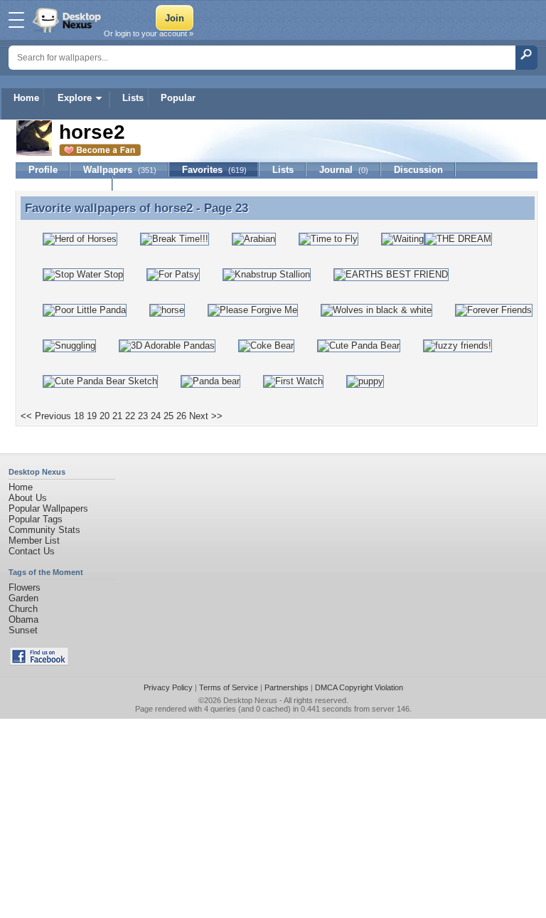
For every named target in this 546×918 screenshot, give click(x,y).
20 (104, 416)
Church (23, 608)
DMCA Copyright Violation (359, 687)
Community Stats (44, 529)
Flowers (25, 587)
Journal (343, 169)
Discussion (418, 169)
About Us (28, 497)
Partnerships (286, 687)
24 (156, 416)
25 (168, 416)
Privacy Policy (168, 687)
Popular (178, 98)
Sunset (23, 630)
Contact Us (32, 551)
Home (26, 98)
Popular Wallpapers (48, 508)
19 (92, 416)
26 (181, 416)
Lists (133, 98)
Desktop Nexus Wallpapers (68, 20)
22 (130, 416)
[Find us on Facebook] (39, 662)
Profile (43, 169)
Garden (23, 598)
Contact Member (64, 184)
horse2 (173, 208)
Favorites (214, 169)
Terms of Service (228, 687)
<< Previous (46, 416)
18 (79, 416)
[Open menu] (16, 20)
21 (117, 416)
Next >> (206, 416)
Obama (23, 619)
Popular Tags (36, 519)
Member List (34, 540)
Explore (75, 98)
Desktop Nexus (250, 700)
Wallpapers (119, 169)
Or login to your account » (148, 33)
